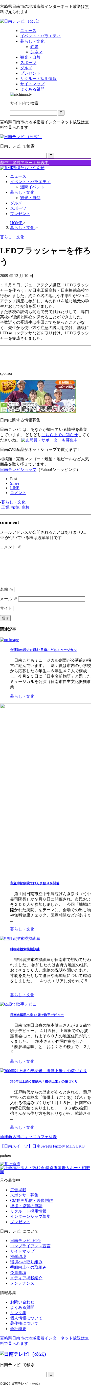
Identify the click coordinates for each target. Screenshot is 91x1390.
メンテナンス (22, 1283)
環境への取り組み (26, 1262)
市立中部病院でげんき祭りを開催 (34, 883)
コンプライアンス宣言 (30, 1246)
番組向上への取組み (28, 1267)
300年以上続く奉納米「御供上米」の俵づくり (44, 1081)
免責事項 (18, 1272)
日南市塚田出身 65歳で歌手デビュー (37, 1015)
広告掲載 (18, 1190)
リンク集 (18, 1313)
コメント (10, 547)
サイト (6, 608)
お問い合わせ (22, 1302)
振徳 (15, 507)
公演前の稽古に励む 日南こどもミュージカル (43, 650)
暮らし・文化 (22, 192)
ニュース (18, 176)
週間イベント (32, 187)
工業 (5, 507)
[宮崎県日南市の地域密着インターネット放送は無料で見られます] (21, 21)
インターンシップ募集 (30, 1216)
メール (8, 599)
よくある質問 (22, 1307)
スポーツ (18, 208)
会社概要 (18, 1329)
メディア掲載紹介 (26, 1278)
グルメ (16, 203)
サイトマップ (22, 1251)
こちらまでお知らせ (59, 435)
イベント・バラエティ (30, 181)
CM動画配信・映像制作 (31, 1200)
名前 (6, 589)
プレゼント (20, 213)
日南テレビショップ (18, 469)
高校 (25, 507)
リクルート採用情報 (28, 1211)
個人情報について (26, 1318)
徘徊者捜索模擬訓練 (25, 949)
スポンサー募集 (24, 1195)
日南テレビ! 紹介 (25, 1240)
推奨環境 (18, 1256)
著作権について (24, 1323)
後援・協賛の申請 (26, 1206)
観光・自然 (30, 197)
